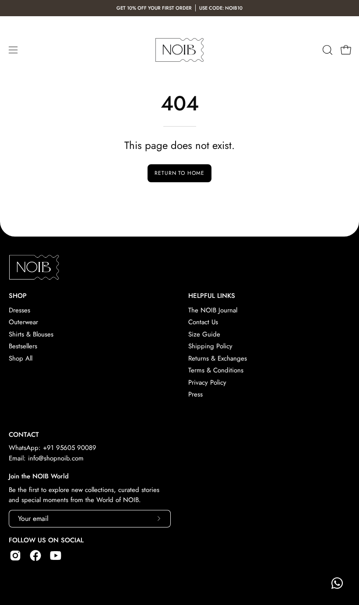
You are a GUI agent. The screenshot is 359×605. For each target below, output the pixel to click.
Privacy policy (207, 382)
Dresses (19, 310)
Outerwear (23, 322)
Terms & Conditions (215, 370)
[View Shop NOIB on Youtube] (55, 555)
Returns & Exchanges (217, 358)
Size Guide (204, 334)
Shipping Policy (210, 346)
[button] (326, 50)
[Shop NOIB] (179, 50)
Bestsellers (23, 346)
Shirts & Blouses (31, 334)
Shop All (20, 358)
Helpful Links (211, 296)
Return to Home (179, 173)
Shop (18, 296)
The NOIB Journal (212, 310)
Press (195, 394)
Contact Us (203, 322)
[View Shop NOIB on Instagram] (15, 555)
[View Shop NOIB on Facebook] (35, 555)
